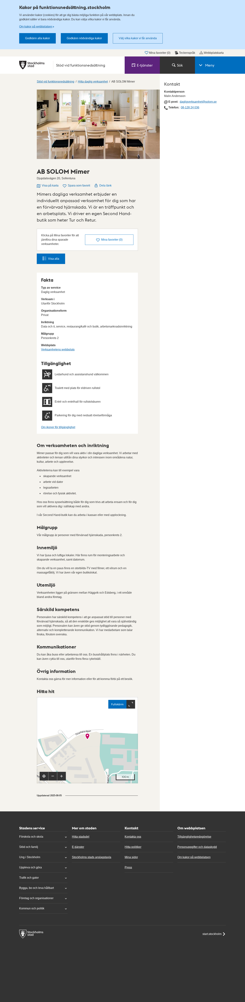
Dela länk (105, 185)
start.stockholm (212, 933)
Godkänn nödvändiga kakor (84, 38)
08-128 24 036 (190, 107)
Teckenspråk (187, 52)
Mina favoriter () (159, 52)
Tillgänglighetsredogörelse (194, 836)
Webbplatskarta (214, 52)
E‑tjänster (145, 65)
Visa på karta (50, 185)
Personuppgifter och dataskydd (197, 846)
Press (128, 867)
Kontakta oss (133, 836)
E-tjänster (78, 846)
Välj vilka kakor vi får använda (138, 38)
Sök (180, 65)
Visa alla (53, 258)
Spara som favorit (79, 185)
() (111, 239)
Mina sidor (131, 857)
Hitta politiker (133, 846)
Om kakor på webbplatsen (35, 26)
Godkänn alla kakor (37, 38)
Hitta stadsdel (80, 836)
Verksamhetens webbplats (58, 349)
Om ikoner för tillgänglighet (58, 427)
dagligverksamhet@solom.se (198, 101)
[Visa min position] (44, 776)
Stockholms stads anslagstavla (91, 857)
